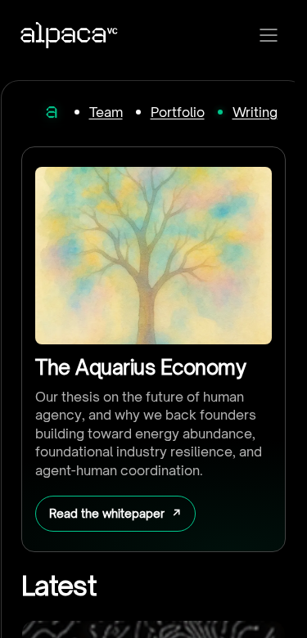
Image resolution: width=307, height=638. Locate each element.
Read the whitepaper (107, 513)
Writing (255, 112)
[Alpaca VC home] (69, 35)
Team (106, 112)
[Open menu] (269, 35)
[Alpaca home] (51, 112)
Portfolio (178, 112)
